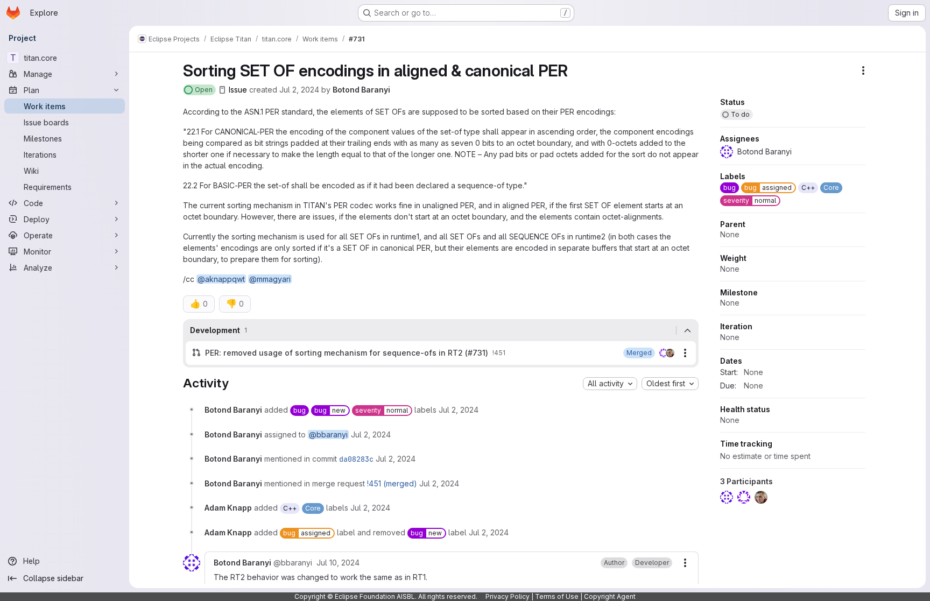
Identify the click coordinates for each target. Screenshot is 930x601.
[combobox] (610, 383)
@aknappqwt (221, 279)
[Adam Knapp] (663, 353)
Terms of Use (557, 596)
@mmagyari (270, 279)
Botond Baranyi (361, 89)
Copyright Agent (610, 596)
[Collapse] (687, 330)
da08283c (356, 459)
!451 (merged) (392, 483)
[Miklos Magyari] (670, 353)
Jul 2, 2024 (299, 89)
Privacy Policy (507, 596)
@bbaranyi (328, 434)
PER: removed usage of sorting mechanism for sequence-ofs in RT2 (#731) (346, 352)
